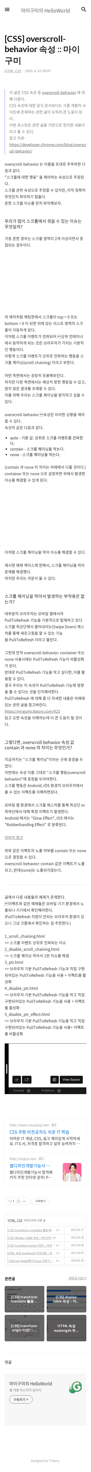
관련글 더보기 (77, 1278)
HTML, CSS (15, 1220)
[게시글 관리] (24, 1201)
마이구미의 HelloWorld (30, 1383)
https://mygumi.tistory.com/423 (32, 711)
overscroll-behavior (59, 92)
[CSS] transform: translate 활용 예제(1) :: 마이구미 (31, 1230)
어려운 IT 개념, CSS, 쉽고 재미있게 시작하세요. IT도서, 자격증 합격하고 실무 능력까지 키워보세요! (45, 1141)
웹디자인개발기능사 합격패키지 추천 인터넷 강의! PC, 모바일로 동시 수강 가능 (31, 1174)
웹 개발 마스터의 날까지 (25, 1390)
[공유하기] (18, 1201)
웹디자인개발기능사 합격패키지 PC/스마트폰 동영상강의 (30, 1166)
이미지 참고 (14, 837)
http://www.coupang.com (29, 1125)
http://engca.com (23, 1159)
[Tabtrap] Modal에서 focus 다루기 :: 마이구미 (31, 1261)
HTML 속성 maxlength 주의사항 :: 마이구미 (31, 1253)
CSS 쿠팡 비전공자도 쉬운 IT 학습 (39, 1132)
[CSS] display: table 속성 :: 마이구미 (29, 1238)
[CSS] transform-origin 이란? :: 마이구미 (31, 1245)
